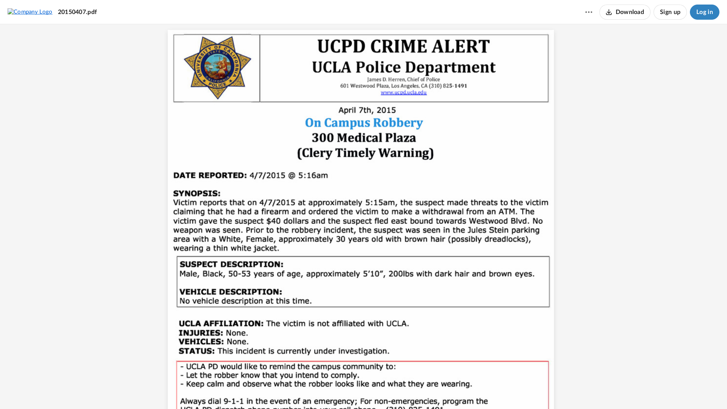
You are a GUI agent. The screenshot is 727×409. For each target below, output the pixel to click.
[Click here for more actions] (588, 12)
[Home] (30, 12)
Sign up (670, 12)
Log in (704, 12)
